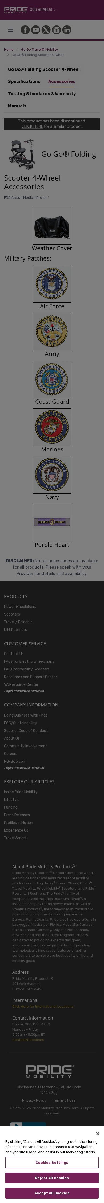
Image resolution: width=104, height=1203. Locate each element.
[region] (52, 1164)
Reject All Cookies (52, 1178)
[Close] (97, 1134)
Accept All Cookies (51, 1193)
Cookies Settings (51, 1163)
